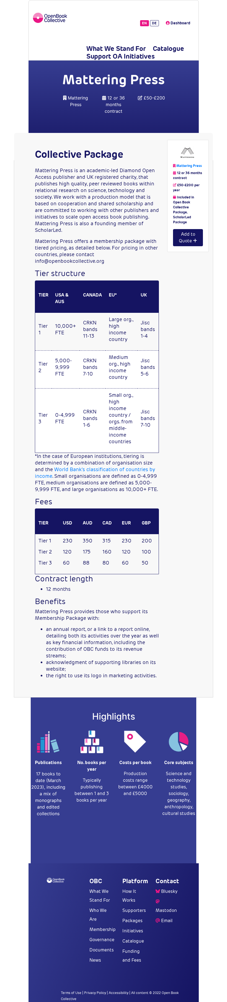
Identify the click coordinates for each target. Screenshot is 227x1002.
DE (154, 23)
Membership (102, 929)
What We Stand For (116, 48)
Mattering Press (189, 166)
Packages (132, 921)
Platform (135, 881)
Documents (101, 950)
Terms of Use (71, 993)
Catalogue (168, 48)
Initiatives (132, 931)
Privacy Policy (95, 993)
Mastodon (166, 910)
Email (166, 921)
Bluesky (169, 891)
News (95, 960)
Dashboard (180, 22)
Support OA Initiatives (120, 56)
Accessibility (118, 993)
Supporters (134, 910)
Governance (101, 940)
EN (144, 23)
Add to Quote (187, 237)
